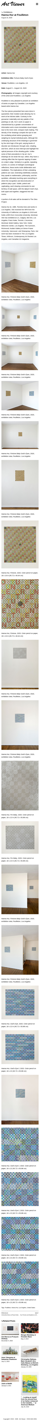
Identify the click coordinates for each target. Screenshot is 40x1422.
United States (31, 1307)
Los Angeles (22, 1307)
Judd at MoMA (6, 1383)
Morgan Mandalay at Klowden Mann (28, 1336)
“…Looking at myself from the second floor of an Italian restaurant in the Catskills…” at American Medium (29, 1401)
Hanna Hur (15, 1307)
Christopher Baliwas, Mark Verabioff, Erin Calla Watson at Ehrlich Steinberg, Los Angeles (29, 1362)
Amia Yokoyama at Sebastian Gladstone (9, 1358)
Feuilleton (8, 1307)
